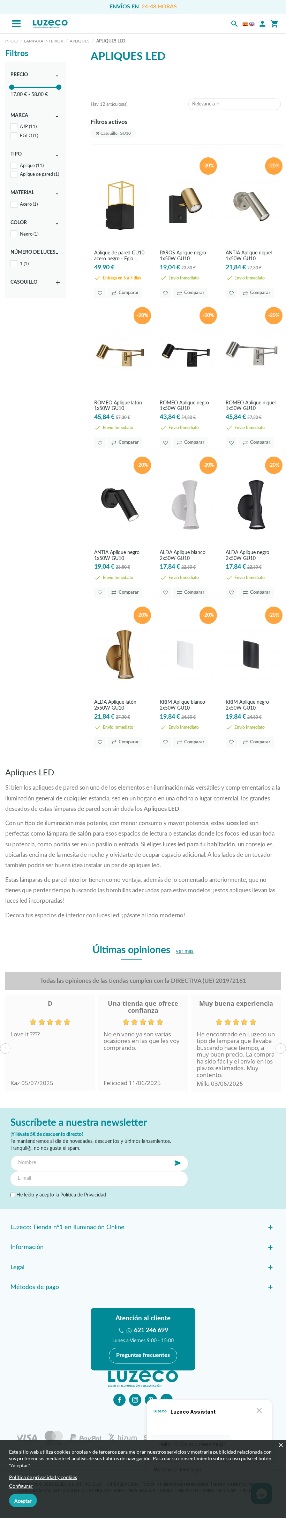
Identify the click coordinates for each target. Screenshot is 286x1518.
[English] (252, 24)
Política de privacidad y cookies (43, 1477)
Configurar (21, 1486)
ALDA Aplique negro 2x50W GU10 (247, 555)
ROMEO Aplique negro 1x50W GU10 (184, 406)
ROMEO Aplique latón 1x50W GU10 (118, 406)
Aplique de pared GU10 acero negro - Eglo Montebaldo (119, 256)
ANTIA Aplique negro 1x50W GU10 (117, 555)
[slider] (11, 87)
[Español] (245, 24)
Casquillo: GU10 (115, 133)
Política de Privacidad (83, 1195)
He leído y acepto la (60, 1195)
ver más (185, 951)
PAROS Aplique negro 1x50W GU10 (183, 256)
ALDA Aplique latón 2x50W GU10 (115, 705)
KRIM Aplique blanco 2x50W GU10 (182, 705)
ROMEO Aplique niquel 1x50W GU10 (251, 406)
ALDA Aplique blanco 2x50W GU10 (182, 555)
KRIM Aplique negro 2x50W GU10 (247, 705)
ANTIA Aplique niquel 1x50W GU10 (249, 256)
